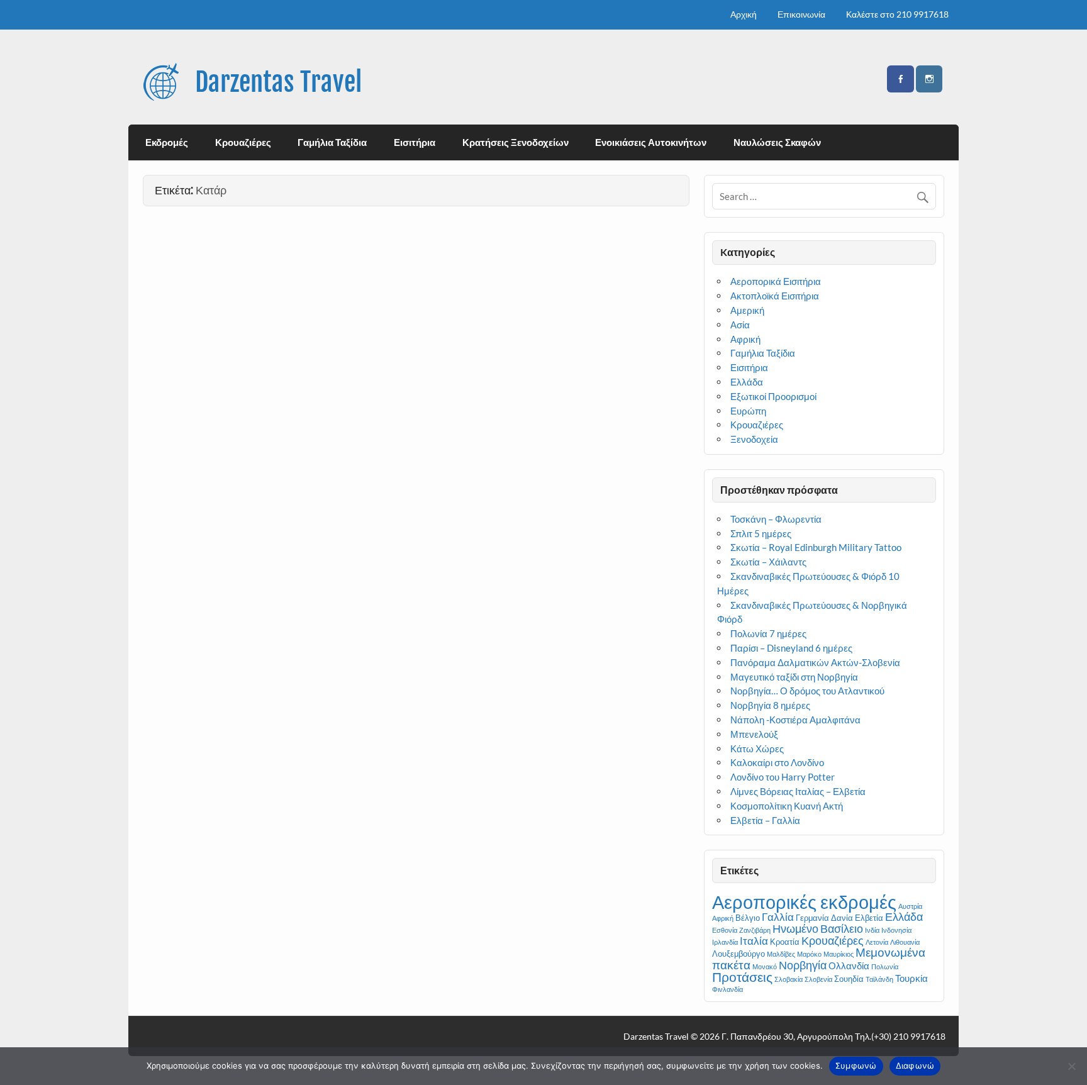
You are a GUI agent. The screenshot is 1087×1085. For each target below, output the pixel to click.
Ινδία (872, 930)
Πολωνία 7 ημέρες (768, 633)
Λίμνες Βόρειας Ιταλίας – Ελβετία (798, 791)
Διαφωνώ (915, 1065)
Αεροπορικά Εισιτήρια (775, 281)
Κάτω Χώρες (757, 748)
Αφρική (745, 339)
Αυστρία (910, 906)
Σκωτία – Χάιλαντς (768, 561)
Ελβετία (869, 918)
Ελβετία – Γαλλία (765, 820)
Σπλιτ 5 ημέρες (760, 533)
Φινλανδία (727, 989)
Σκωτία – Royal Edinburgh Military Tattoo (815, 547)
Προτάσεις (742, 976)
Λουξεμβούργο (738, 954)
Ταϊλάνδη (879, 979)
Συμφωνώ (856, 1065)
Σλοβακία (788, 979)
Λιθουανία (905, 942)
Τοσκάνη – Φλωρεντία (776, 519)
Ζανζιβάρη (755, 930)
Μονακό (764, 966)
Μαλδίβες (781, 954)
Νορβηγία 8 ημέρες (770, 705)
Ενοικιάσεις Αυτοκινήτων (650, 142)
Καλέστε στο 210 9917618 (897, 14)
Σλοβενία (818, 979)
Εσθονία (724, 930)
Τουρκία (911, 978)
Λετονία (877, 942)
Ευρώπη (748, 410)
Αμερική (747, 310)
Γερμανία (812, 918)
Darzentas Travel (278, 82)
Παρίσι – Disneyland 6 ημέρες (791, 648)
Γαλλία (778, 916)
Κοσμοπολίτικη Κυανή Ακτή (788, 805)
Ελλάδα (746, 381)
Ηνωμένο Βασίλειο (817, 928)
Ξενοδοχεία (754, 439)
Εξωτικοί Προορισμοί (773, 396)
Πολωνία (884, 966)
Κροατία (785, 942)
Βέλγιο (747, 918)
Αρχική (743, 14)
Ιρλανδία (725, 942)
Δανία (842, 918)
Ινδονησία (896, 930)
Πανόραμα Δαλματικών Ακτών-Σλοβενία (815, 662)
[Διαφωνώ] (1071, 1066)
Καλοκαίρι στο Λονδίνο (777, 762)
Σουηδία (849, 979)
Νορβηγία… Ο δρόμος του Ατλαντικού (807, 690)
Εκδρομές (166, 142)
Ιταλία (754, 940)
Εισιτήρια (414, 142)
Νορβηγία (803, 965)
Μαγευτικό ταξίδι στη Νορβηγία (794, 676)
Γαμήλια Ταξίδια (332, 142)
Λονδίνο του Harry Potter (782, 776)
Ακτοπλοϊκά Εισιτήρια (774, 295)
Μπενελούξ (754, 734)
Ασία (740, 324)
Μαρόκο (809, 954)
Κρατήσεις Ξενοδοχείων (515, 142)
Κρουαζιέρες (243, 142)
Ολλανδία (848, 965)
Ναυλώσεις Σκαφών (777, 142)
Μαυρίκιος (838, 954)
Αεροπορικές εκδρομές (804, 902)
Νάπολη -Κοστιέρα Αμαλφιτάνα (795, 719)
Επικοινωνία (801, 14)
